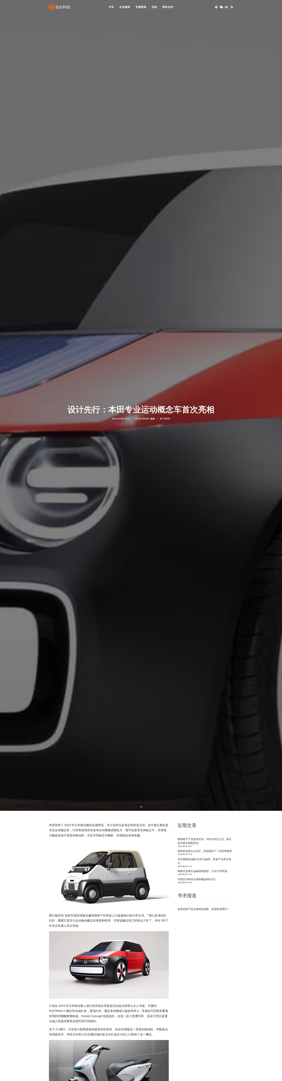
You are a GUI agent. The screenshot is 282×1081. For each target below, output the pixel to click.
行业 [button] (111, 6)
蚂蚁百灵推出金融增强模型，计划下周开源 (202, 871)
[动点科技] (59, 7)
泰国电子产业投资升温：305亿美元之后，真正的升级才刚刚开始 (205, 841)
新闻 (153, 419)
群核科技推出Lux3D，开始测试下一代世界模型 (205, 851)
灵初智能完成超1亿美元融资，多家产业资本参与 (204, 861)
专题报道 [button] (140, 6)
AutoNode (143, 419)
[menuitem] (111, 7)
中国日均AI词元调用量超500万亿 (197, 879)
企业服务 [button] (124, 6)
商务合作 (167, 6)
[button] (216, 7)
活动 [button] (154, 6)
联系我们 (222, 909)
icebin (166, 419)
